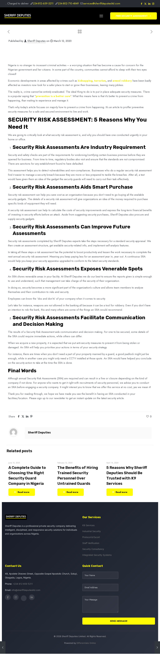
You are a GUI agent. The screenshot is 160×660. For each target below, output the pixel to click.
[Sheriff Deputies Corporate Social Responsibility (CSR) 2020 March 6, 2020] (2, 647)
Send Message (118, 621)
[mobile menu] (101, 16)
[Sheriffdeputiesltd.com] (17, 15)
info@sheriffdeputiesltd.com (26, 590)
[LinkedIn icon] (149, 3)
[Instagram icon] (153, 3)
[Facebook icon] (141, 3)
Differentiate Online (86, 643)
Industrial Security (91, 531)
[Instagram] (16, 597)
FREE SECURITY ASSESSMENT (132, 15)
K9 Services (88, 525)
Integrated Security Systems (97, 555)
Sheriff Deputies (36, 41)
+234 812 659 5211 (23, 583)
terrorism (100, 81)
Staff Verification (90, 543)
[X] (24, 598)
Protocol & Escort (91, 537)
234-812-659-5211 (43, 3)
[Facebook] (8, 597)
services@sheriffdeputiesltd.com (101, 3)
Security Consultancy (93, 549)
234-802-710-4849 (68, 3)
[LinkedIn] (32, 597)
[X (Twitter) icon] (145, 3)
